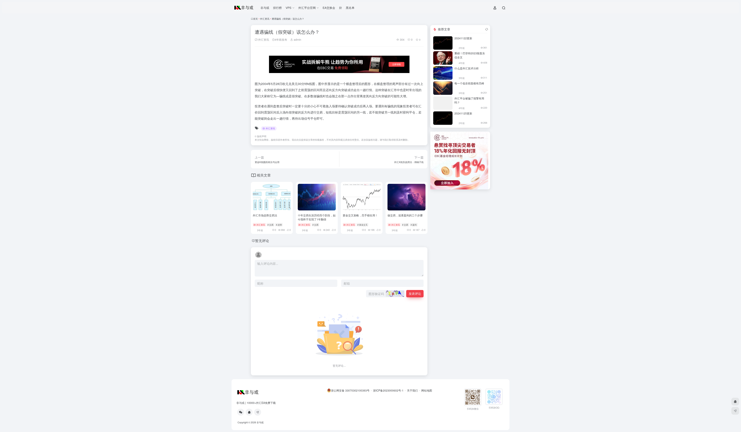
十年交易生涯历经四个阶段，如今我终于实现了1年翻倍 (317, 217)
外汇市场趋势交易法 (265, 215)
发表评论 (415, 293)
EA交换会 (329, 8)
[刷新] (486, 29)
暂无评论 (262, 240)
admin (297, 39)
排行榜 (277, 8)
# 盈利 (414, 224)
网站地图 (426, 390)
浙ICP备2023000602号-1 (388, 390)
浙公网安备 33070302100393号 (350, 390)
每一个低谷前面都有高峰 (469, 83)
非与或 (265, 8)
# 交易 (270, 224)
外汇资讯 (264, 18)
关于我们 (412, 390)
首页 (255, 18)
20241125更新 (463, 113)
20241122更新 (463, 38)
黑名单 (350, 8)
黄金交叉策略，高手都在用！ (360, 215)
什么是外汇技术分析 (466, 68)
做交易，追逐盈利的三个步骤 (405, 215)
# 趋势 (279, 224)
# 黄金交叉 (362, 224)
